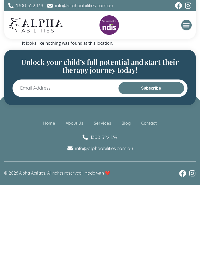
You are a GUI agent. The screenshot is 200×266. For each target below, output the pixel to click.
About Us (74, 123)
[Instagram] (188, 5)
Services (102, 123)
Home (49, 123)
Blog (126, 123)
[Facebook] (178, 5)
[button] (186, 25)
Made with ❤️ (97, 173)
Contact (149, 123)
